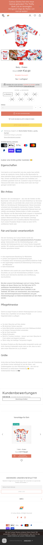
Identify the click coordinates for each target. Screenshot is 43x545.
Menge (3, 105)
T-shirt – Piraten (21, 449)
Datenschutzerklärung (16, 540)
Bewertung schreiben (22, 399)
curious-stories (8, 15)
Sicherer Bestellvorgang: (9, 142)
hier (19, 371)
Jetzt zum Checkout (21, 125)
